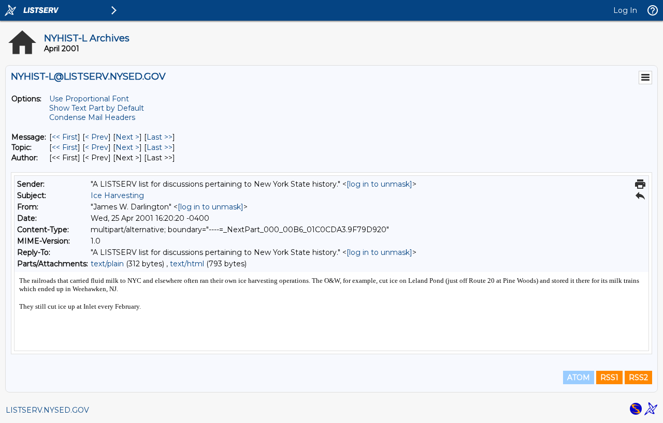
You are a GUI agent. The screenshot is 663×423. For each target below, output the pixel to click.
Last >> (159, 137)
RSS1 (609, 377)
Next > (127, 137)
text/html (187, 263)
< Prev (96, 137)
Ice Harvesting (117, 195)
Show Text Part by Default (96, 108)
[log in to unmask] (379, 184)
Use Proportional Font (89, 98)
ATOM (578, 377)
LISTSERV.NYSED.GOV (47, 410)
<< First (65, 137)
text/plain (107, 263)
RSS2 (638, 377)
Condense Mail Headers (92, 117)
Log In (625, 10)
